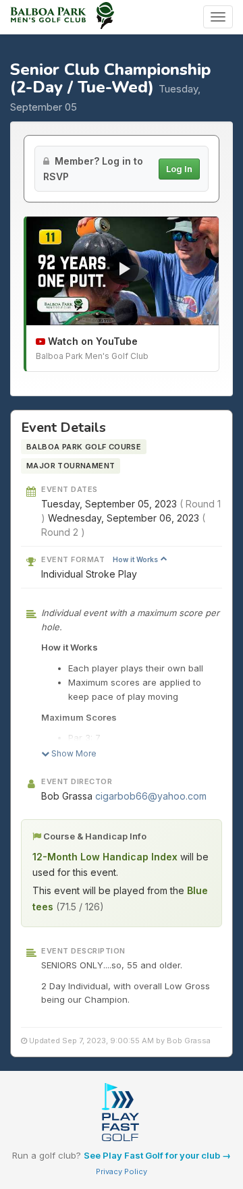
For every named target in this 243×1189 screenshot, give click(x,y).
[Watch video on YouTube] (122, 271)
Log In (179, 168)
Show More (73, 753)
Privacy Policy (121, 1171)
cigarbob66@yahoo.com (151, 796)
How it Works (136, 559)
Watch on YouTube (91, 341)
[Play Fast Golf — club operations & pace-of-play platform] (121, 1113)
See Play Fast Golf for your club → (157, 1155)
